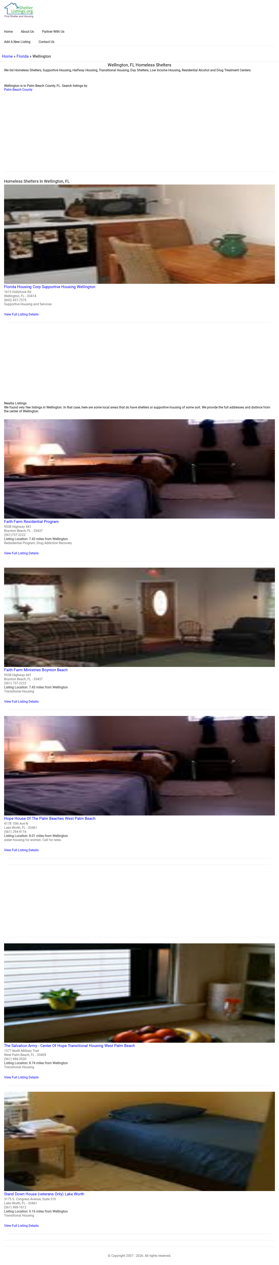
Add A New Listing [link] (17, 42)
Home (7, 56)
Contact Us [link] (46, 42)
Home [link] (8, 32)
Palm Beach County (18, 90)
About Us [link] (27, 32)
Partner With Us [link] (53, 32)
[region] (139, 138)
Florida (23, 56)
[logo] (18, 10)
